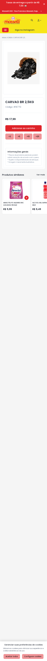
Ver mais (41, 174)
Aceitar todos (12, 656)
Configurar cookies (32, 656)
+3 (9, 136)
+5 (19, 136)
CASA (10, 37)
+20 (37, 136)
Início (4, 37)
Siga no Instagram (24, 29)
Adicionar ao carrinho (23, 128)
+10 (28, 136)
